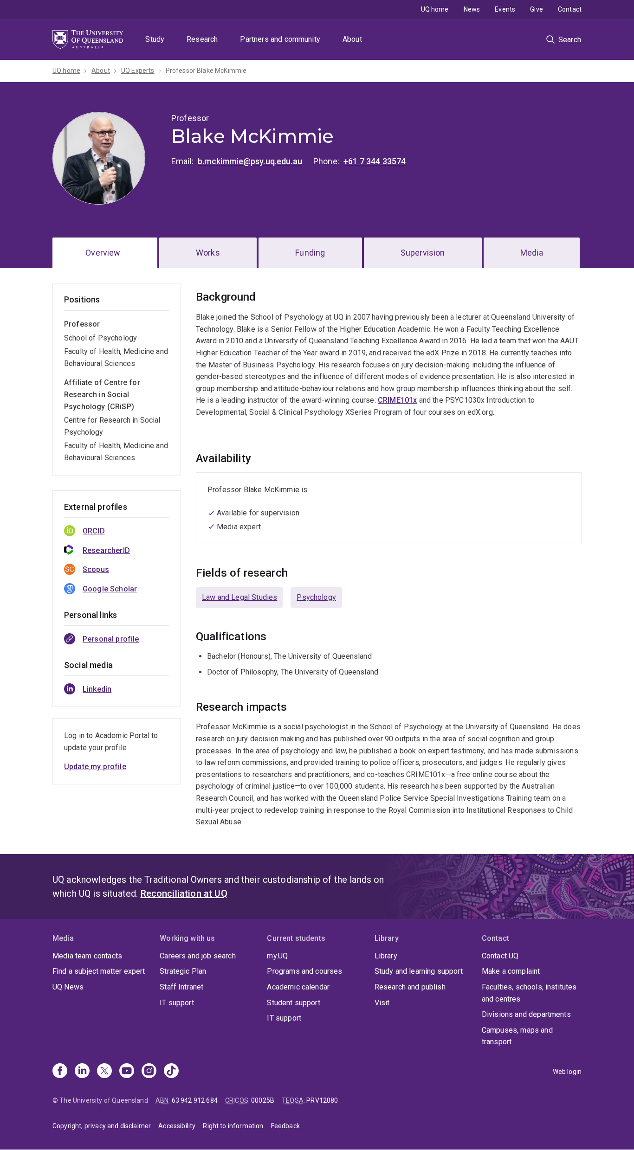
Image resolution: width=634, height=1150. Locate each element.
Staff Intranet (181, 987)
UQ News (68, 987)
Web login (567, 1071)
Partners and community (280, 39)
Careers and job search (198, 955)
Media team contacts (87, 955)
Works (208, 252)
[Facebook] (59, 1071)
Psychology (316, 597)
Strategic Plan (183, 971)
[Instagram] (149, 1071)
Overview (102, 252)
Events (505, 9)
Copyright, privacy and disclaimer (101, 1126)
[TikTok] (171, 1071)
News (472, 9)
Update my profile (95, 766)
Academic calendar (298, 987)
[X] (104, 1071)
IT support (177, 1002)
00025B (262, 1100)
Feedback (285, 1126)
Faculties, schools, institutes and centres (529, 993)
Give (536, 9)
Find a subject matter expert (98, 971)
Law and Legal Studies (239, 597)
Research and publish (410, 987)
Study (154, 39)
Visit (382, 1002)
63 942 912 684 (195, 1100)
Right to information (233, 1126)
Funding (310, 252)
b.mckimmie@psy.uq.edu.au (250, 161)
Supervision (423, 252)
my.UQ (277, 955)
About (352, 39)
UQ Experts (138, 70)
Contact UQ (500, 955)
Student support (293, 1002)
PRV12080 (322, 1100)
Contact (570, 9)
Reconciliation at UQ (184, 893)
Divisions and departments (526, 1014)
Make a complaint (511, 971)
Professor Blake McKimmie (206, 70)
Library (386, 955)
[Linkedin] (82, 1071)
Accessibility (176, 1126)
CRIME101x (397, 400)
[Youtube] (126, 1071)
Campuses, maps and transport (517, 1036)
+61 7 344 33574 (374, 161)
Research (202, 39)
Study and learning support (419, 971)
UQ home (435, 9)
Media (531, 252)
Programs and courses (304, 971)
